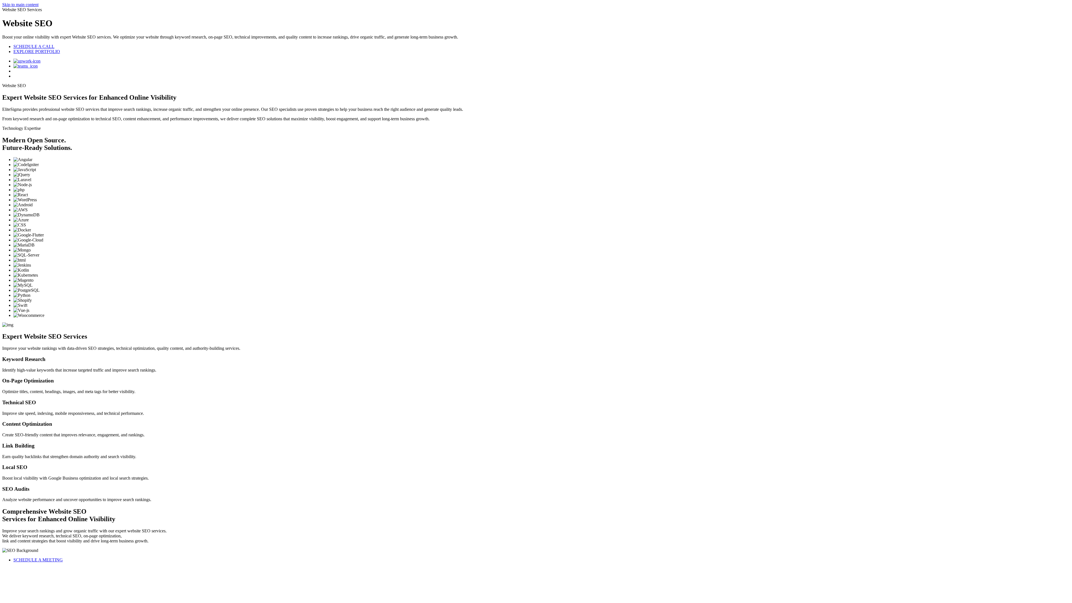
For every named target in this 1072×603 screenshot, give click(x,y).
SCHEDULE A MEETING (38, 559)
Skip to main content (20, 4)
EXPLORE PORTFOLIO (36, 51)
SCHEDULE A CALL (33, 46)
